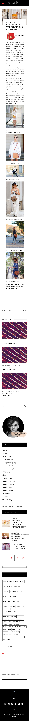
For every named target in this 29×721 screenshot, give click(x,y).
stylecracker (7, 636)
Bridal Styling (8, 460)
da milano (6, 591)
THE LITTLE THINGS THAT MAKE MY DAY (18, 547)
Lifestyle (5, 475)
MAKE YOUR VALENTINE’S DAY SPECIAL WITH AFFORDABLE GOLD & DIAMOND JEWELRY (19, 524)
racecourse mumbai (20, 626)
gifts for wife (20, 606)
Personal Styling (7, 365)
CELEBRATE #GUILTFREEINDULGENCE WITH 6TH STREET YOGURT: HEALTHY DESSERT (20, 536)
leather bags (16, 621)
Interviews (6, 494)
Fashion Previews (9, 484)
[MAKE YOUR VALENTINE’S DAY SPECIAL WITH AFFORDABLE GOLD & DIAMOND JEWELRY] (6, 523)
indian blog (14, 609)
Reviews (5, 497)
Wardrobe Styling (9, 469)
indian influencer (8, 614)
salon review (7, 629)
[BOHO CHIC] (14, 381)
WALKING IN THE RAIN (10, 343)
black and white (7, 583)
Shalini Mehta (12, 24)
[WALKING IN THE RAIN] (14, 330)
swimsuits (15, 636)
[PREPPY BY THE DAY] (14, 355)
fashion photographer (9, 596)
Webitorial (6, 472)
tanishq (21, 636)
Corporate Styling (10, 463)
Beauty (4, 450)
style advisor (7, 634)
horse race (6, 609)
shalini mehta (16, 629)
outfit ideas (16, 624)
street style (6, 631)
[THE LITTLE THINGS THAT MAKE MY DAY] (6, 546)
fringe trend (16, 601)
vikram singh (6, 639)
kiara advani (19, 619)
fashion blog (6, 593)
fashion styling (20, 599)
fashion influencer (17, 593)
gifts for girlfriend (9, 606)
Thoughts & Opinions (9, 500)
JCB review (6, 616)
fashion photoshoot (8, 599)
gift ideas (6, 604)
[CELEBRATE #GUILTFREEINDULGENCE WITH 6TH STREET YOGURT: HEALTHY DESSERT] (5, 536)
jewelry (13, 616)
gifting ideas (13, 604)
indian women (19, 614)
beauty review (19, 581)
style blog (15, 634)
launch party (7, 621)
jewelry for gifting (9, 619)
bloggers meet (7, 588)
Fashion (4, 453)
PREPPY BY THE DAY (9, 369)
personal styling (8, 626)
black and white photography (11, 586)
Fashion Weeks (8, 490)
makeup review (7, 624)
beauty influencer (8, 581)
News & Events (7, 478)
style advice (15, 631)
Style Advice (5, 340)
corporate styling (18, 588)
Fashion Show (7, 487)
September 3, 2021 (11, 22)
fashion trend (7, 601)
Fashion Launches (9, 481)
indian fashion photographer (11, 611)
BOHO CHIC (6, 395)
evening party (14, 591)
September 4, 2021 (16, 340)
